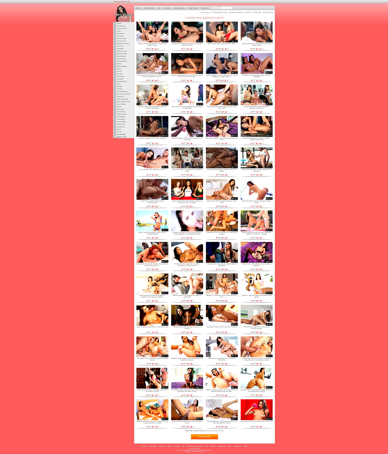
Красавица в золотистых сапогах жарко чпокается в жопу (222, 296)
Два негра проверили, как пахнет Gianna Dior (152, 138)
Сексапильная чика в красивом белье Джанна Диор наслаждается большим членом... (187, 390)
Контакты (212, 446)
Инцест (119, 69)
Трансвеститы (121, 127)
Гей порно (120, 46)
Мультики (119, 89)
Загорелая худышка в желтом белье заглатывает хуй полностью (187, 138)
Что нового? (207, 12)
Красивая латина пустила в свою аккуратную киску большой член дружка (187, 359)
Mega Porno (192, 448)
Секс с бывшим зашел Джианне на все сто (152, 169)
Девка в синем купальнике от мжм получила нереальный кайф (152, 233)
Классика (119, 74)
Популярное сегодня (220, 12)
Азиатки (119, 23)
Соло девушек (121, 116)
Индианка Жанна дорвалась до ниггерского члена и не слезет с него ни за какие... (187, 75)
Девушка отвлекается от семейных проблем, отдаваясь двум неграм (256, 138)
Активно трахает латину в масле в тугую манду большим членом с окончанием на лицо (256, 359)
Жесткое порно (121, 58)
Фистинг (119, 132)
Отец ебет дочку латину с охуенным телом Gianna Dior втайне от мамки (152, 390)
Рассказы (167, 8)
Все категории (121, 134)
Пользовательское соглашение (195, 446)
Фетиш (119, 129)
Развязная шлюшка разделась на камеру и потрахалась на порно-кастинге (187, 264)
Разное (119, 106)
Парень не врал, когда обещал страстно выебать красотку (256, 264)
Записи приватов (122, 61)
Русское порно (121, 111)
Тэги (183, 446)
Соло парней (121, 119)
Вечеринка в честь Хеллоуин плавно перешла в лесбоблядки (256, 75)
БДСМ (119, 31)
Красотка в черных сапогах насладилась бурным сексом (256, 201)
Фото (159, 8)
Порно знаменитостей (123, 101)
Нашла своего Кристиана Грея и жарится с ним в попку (222, 201)
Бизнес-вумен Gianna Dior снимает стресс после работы (222, 170)
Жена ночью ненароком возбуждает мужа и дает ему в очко (222, 107)
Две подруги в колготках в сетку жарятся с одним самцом (152, 359)
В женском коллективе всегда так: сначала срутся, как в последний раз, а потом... (152, 75)
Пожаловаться (237, 446)
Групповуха (120, 48)
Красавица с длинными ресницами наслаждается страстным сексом (187, 44)
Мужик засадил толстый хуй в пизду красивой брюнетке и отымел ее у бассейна (256, 233)
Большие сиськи (121, 38)
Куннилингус (120, 76)
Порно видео (153, 446)
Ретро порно (120, 109)
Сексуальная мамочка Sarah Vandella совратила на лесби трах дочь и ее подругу (187, 201)
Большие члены (121, 41)
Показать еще (204, 437)
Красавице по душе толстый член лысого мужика (222, 327)
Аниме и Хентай (121, 28)
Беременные (120, 33)
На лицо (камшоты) (122, 91)
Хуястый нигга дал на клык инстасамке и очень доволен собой (256, 44)
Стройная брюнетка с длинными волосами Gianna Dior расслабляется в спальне (222, 422)
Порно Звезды (193, 8)
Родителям (162, 446)
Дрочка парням (121, 56)
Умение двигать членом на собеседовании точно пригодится (256, 170)
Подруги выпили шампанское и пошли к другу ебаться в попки (152, 44)
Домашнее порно (122, 51)
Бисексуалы (120, 36)
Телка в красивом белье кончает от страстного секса (152, 327)
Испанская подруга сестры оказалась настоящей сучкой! (187, 170)
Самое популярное (236, 12)
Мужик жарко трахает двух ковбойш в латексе (222, 43)
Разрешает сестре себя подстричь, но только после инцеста (222, 233)
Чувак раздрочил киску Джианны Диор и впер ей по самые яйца (187, 107)
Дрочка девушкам (122, 53)
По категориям (149, 8)
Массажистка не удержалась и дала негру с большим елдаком (257, 327)
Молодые (119, 86)
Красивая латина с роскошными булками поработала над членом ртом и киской (257, 390)
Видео (138, 8)
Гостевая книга (222, 446)
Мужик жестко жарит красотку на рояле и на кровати (187, 327)
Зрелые (119, 63)
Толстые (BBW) (121, 121)
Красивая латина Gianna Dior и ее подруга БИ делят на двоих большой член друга (152, 422)
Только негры (121, 124)
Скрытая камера (122, 114)
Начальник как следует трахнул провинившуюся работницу (222, 264)
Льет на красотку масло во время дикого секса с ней (257, 421)
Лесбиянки (120, 79)
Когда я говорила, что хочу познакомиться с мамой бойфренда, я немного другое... (221, 75)
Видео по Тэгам (121, 137)
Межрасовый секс (122, 81)
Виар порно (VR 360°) (123, 43)
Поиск (229, 446)
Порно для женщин (122, 99)
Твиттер (246, 446)
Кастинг (119, 71)
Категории (176, 446)
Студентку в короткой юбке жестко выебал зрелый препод (256, 296)
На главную (144, 446)
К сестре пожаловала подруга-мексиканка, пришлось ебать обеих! (257, 107)
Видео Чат (205, 8)
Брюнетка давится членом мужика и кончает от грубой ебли (187, 296)
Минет (119, 84)
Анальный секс (121, 26)
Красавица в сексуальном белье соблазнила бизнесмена (222, 359)
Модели (169, 446)
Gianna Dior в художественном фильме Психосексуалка (152, 201)
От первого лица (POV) (123, 94)
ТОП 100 (249, 12)
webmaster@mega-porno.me (204, 450)
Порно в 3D (120, 96)
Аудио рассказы (179, 8)
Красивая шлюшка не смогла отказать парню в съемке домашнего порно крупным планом (187, 233)
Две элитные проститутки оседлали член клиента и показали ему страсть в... (152, 264)
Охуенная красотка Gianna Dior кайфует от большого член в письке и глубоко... (152, 296)
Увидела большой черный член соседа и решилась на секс (187, 422)
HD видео (258, 12)
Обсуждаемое (269, 12)
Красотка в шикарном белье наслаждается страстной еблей (222, 138)
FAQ (207, 446)
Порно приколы (121, 104)
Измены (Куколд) (122, 66)
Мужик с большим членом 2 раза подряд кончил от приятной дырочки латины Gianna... (222, 390)
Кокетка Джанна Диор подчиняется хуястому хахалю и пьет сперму (152, 107)
